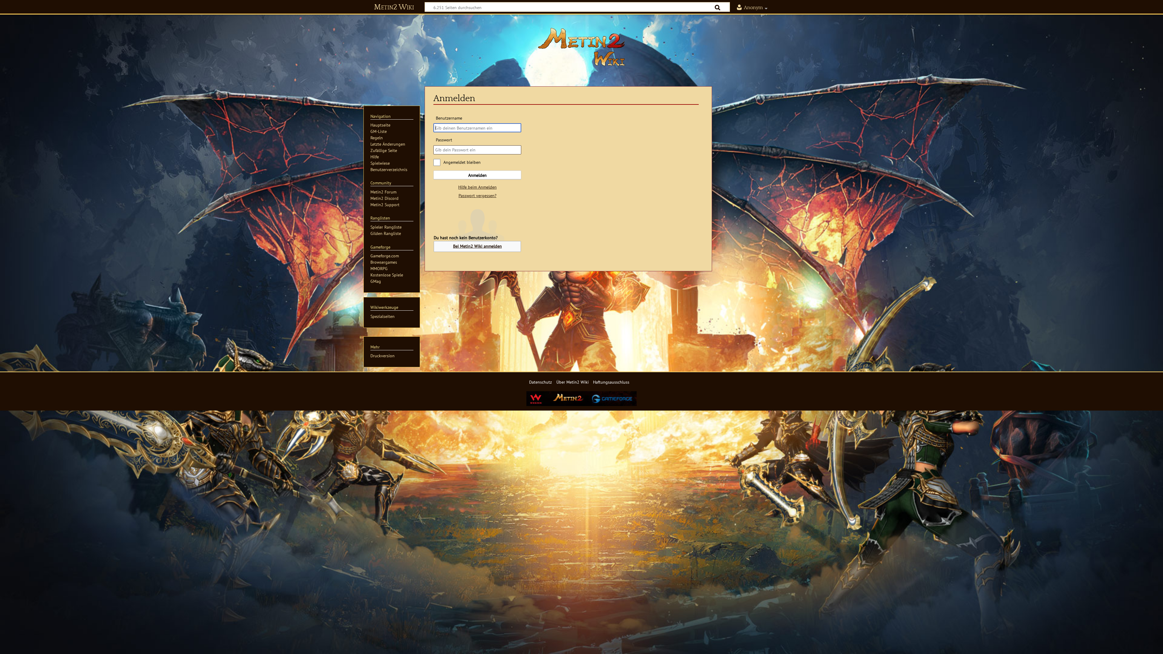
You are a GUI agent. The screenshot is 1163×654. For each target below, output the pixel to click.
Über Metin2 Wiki (572, 382)
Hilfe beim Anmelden (477, 187)
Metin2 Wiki (394, 7)
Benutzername (449, 118)
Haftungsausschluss (611, 382)
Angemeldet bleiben (462, 162)
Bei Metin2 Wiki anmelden (477, 246)
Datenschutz (540, 382)
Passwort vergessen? (477, 195)
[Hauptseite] (581, 47)
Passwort (444, 140)
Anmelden (477, 175)
